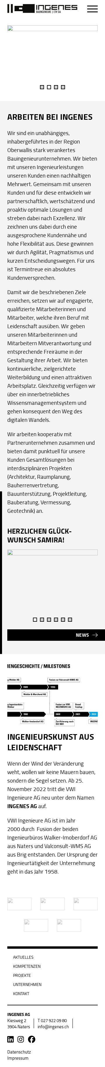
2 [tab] (49, 87)
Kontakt (21, 993)
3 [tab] (56, 87)
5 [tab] (63, 620)
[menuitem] (19, 1052)
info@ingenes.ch (53, 1027)
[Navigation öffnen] (92, 9)
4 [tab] (63, 87)
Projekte (22, 975)
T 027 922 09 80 (52, 1020)
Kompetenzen (27, 966)
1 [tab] (42, 87)
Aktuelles (23, 957)
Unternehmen (27, 984)
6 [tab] (70, 620)
